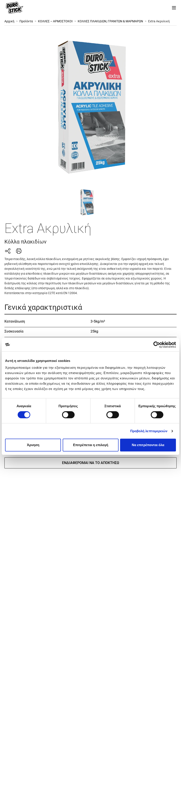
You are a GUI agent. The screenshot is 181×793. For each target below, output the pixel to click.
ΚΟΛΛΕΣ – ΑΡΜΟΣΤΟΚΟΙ (55, 21)
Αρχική (9, 21)
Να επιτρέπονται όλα (148, 445)
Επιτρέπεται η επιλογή (90, 445)
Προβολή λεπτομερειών (149, 431)
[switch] (68, 414)
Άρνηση (33, 445)
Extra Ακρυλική (159, 21)
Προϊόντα (26, 21)
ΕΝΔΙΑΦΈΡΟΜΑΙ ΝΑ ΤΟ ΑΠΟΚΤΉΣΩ (90, 463)
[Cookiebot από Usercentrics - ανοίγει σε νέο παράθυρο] (156, 344)
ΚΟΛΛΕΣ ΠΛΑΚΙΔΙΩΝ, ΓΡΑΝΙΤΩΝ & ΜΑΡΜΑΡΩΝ (110, 21)
